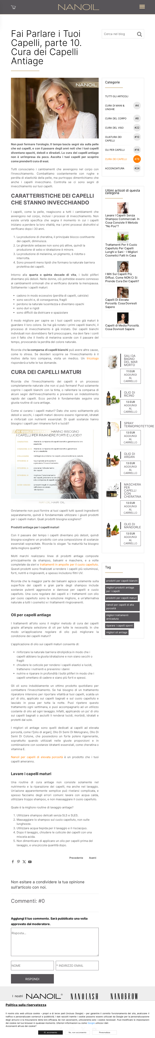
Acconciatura (122, 168)
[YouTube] (30, 862)
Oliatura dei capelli (122, 138)
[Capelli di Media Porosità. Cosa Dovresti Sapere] (122, 318)
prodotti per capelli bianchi (122, 580)
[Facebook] (13, 862)
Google (91, 1023)
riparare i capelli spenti (119, 625)
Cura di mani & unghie (122, 107)
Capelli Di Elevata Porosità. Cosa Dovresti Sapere (121, 303)
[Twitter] (24, 862)
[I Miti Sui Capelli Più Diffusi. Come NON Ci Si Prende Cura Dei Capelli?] (122, 266)
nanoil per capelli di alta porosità (120, 606)
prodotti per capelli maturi (121, 597)
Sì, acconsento (50, 1032)
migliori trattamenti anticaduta (117, 617)
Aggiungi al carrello (130, 378)
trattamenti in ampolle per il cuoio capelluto (69, 564)
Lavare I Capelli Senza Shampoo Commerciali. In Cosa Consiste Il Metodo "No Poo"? (122, 221)
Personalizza (104, 1032)
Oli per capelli (122, 149)
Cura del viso (122, 127)
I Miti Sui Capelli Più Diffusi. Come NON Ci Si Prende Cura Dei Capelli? (122, 277)
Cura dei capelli (122, 159)
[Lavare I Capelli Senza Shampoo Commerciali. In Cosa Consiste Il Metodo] (122, 207)
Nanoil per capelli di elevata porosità (37, 757)
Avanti (92, 857)
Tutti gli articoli (116, 96)
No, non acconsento (77, 1032)
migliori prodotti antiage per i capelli (120, 589)
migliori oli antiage (116, 632)
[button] (142, 5)
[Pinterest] (18, 862)
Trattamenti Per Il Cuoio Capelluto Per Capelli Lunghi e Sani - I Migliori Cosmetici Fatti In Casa (121, 250)
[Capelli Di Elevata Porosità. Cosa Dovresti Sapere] (122, 292)
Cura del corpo (122, 118)
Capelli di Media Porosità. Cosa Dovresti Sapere (122, 327)
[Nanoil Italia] (78, 7)
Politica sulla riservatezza (26, 1005)
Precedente (76, 857)
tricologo (93, 358)
